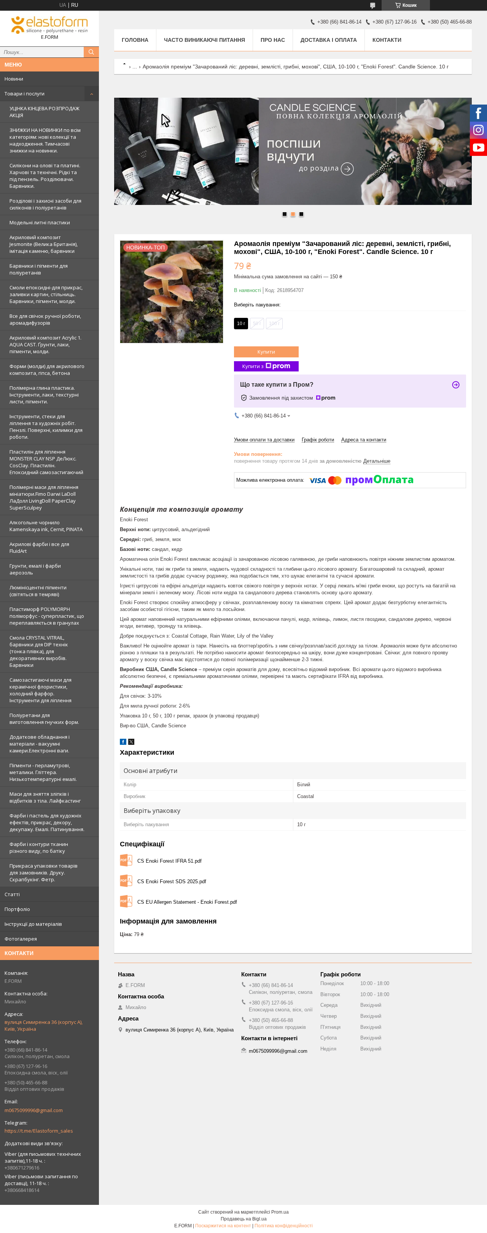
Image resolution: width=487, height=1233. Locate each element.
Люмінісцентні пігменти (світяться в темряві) (38, 591)
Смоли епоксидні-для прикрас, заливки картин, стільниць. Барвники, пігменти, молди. (46, 294)
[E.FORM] (49, 25)
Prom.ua (280, 1212)
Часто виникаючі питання (204, 40)
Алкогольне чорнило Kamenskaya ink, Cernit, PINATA (46, 526)
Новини (14, 78)
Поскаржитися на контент (223, 1225)
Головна (135, 40)
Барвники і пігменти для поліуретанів (39, 269)
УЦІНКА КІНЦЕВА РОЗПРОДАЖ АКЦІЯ (45, 112)
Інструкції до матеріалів (33, 923)
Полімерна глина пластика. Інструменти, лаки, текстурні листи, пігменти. (44, 394)
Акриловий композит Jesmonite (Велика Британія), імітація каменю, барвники (44, 244)
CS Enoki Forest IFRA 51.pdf (169, 861)
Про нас (273, 40)
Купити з (253, 366)
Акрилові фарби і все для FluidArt (39, 547)
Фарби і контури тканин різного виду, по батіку (39, 847)
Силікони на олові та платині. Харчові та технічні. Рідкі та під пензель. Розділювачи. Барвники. (45, 175)
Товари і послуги (25, 93)
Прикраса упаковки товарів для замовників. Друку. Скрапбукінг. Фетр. (44, 872)
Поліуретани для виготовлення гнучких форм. (44, 718)
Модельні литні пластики (40, 222)
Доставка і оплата (329, 40)
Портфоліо (17, 909)
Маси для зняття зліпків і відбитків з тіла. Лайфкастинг (45, 797)
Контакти (386, 40)
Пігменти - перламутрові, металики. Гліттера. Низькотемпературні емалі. (43, 772)
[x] (131, 743)
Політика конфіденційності (284, 1225)
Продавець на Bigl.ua (244, 1219)
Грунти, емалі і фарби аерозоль (35, 569)
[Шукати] (91, 52)
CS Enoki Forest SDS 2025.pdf (171, 881)
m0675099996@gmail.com (34, 1110)
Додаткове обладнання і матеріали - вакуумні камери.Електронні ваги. (40, 743)
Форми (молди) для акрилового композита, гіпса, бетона (47, 369)
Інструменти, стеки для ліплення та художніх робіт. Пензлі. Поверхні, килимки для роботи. (46, 426)
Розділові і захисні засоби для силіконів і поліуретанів (45, 204)
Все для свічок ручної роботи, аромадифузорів (45, 319)
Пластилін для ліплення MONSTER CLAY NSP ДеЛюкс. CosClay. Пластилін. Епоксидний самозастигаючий (46, 462)
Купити (266, 351)
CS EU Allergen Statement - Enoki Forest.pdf (187, 902)
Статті (12, 894)
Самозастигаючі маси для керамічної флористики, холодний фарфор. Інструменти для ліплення (41, 690)
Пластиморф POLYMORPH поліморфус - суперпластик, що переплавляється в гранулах (47, 616)
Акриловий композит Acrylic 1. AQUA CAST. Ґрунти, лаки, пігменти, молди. (45, 344)
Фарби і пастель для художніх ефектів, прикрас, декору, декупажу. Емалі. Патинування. (47, 822)
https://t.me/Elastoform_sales (39, 1130)
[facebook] (123, 743)
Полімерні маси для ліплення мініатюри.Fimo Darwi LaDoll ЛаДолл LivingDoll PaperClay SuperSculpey (44, 497)
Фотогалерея (21, 938)
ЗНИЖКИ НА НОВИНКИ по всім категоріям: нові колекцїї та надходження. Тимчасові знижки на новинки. (45, 140)
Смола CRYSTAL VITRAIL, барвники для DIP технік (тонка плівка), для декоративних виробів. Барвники (39, 651)
